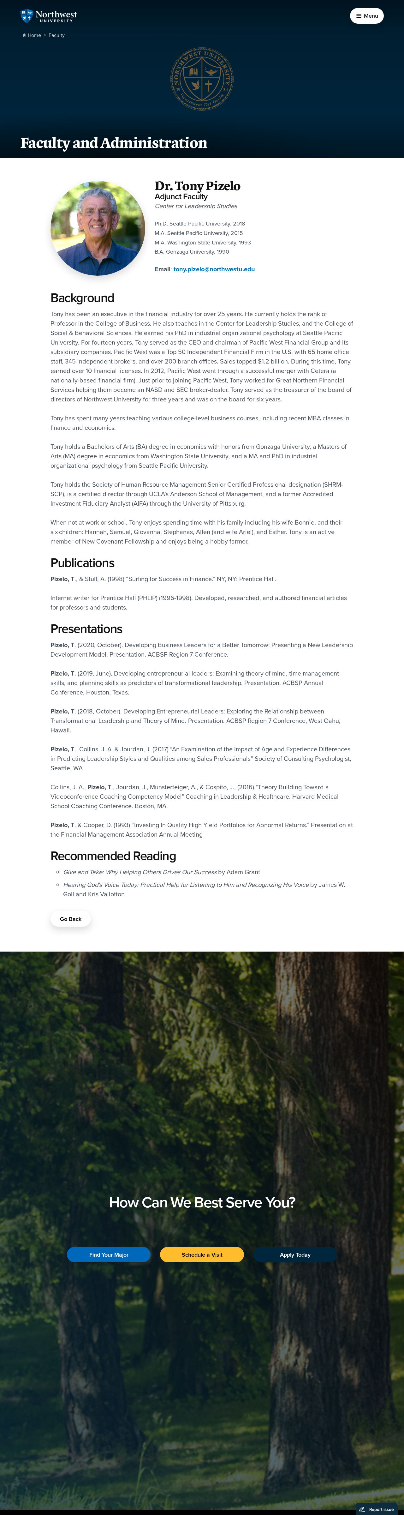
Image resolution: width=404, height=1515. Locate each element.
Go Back (70, 919)
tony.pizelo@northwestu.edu (214, 269)
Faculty (57, 35)
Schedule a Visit (202, 1255)
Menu (371, 16)
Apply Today (295, 1255)
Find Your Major (108, 1255)
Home (34, 35)
